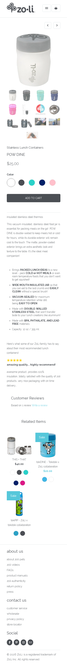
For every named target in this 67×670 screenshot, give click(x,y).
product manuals (17, 575)
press (10, 591)
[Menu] (46, 8)
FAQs (10, 570)
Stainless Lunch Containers (25, 147)
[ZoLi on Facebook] (9, 642)
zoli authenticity (16, 581)
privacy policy (15, 619)
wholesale (13, 613)
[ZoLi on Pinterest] (16, 642)
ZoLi (19, 654)
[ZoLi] (21, 10)
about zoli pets (16, 559)
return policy (14, 586)
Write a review (40, 405)
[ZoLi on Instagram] (23, 642)
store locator (14, 624)
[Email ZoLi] (30, 642)
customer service (17, 608)
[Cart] (56, 8)
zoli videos (13, 564)
